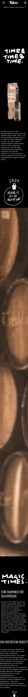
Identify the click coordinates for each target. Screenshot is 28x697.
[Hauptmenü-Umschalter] (3, 2)
